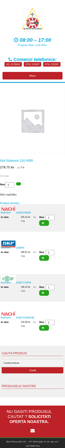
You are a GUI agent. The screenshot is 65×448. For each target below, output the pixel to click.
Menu (33, 75)
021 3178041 (13, 64)
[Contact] (32, 430)
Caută (32, 370)
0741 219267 (33, 64)
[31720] (18, 183)
